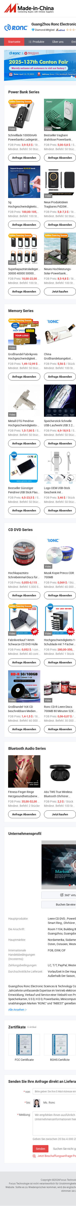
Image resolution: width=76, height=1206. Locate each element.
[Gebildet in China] (29, 8)
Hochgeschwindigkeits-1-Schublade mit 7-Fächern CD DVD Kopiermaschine (60, 644)
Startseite (14, 42)
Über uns (57, 42)
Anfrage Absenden (24, 157)
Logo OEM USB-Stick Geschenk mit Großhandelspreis (57, 492)
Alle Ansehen (16, 1009)
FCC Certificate (24, 1060)
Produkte (38, 42)
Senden (40, 1149)
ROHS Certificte (60, 1060)
